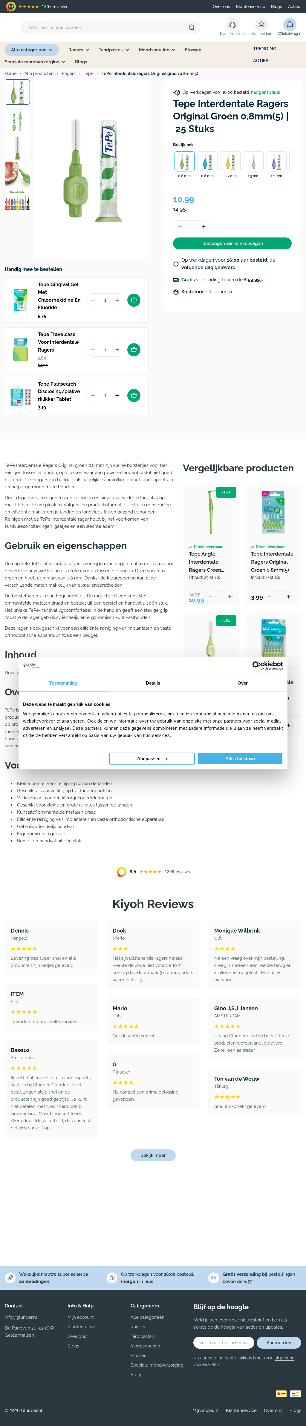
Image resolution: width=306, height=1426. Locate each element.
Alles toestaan (240, 758)
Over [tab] (243, 683)
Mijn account (205, 1410)
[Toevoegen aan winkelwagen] (133, 300)
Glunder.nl (31, 1410)
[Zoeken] (191, 27)
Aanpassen (148, 758)
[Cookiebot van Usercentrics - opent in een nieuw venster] (257, 665)
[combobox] (110, 27)
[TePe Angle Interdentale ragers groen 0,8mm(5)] (211, 512)
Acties (294, 6)
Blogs (276, 6)
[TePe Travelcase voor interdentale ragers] (20, 349)
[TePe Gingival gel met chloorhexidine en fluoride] (20, 300)
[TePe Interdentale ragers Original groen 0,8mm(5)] (273, 512)
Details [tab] (153, 683)
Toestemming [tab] (63, 683)
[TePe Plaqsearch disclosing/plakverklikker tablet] (20, 395)
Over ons (221, 6)
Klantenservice (250, 6)
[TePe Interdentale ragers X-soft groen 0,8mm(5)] (211, 640)
